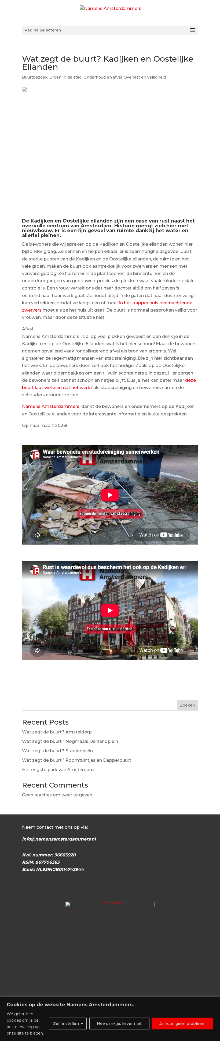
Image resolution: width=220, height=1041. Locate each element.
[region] (110, 1019)
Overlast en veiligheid (145, 77)
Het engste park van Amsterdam (58, 769)
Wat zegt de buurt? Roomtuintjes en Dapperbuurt (76, 760)
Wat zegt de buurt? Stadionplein (57, 750)
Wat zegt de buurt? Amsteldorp (57, 732)
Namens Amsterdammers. (51, 406)
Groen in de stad (65, 77)
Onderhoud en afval (102, 77)
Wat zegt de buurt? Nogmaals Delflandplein (70, 741)
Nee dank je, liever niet (119, 1023)
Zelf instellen (66, 1023)
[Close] (214, 1001)
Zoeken (187, 705)
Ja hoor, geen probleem (182, 1023)
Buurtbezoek (34, 77)
